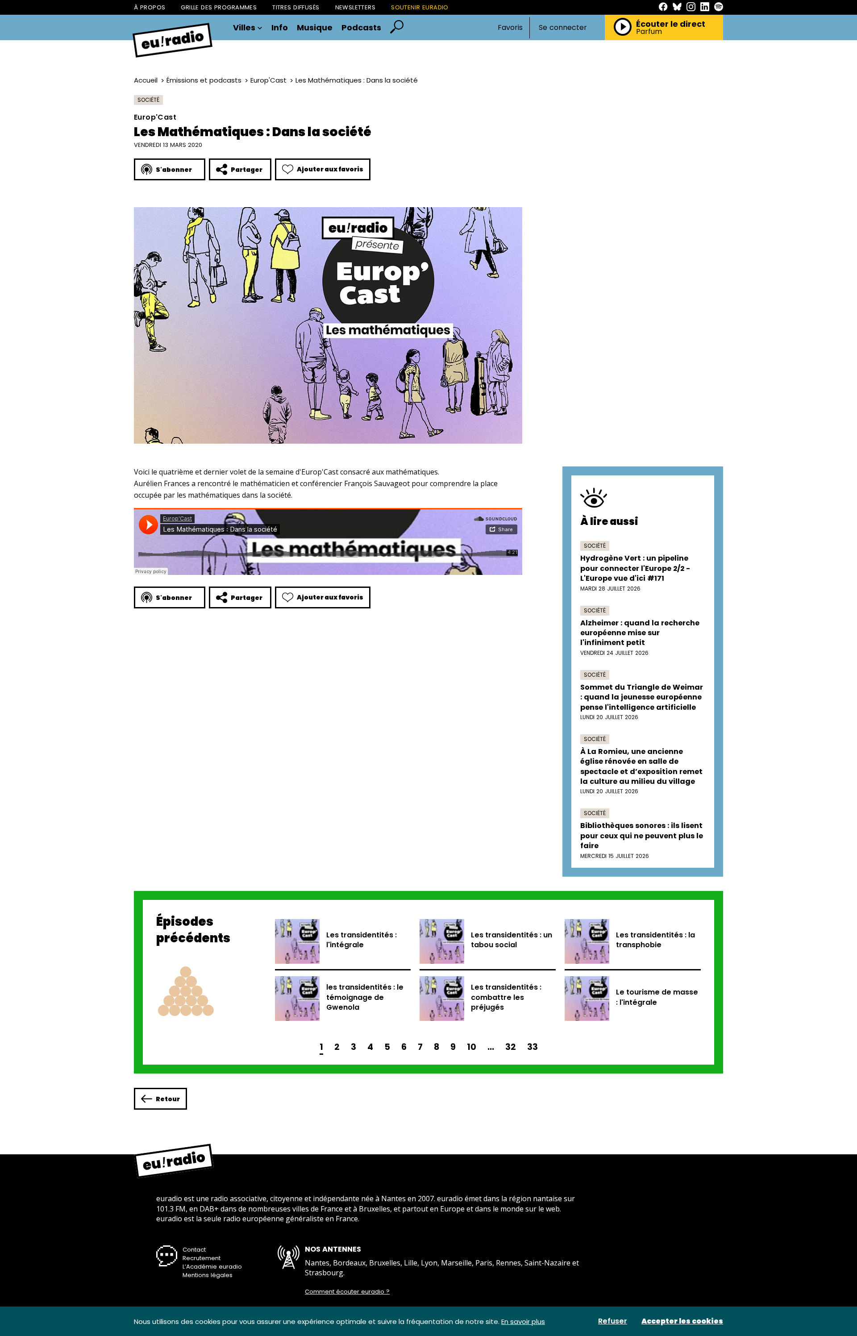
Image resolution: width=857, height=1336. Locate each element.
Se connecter (563, 27)
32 (510, 1047)
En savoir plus (523, 1321)
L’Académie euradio (212, 1266)
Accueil (146, 80)
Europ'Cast (268, 80)
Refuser (612, 1321)
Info (279, 28)
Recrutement (201, 1258)
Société (148, 100)
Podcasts (361, 28)
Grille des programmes (219, 7)
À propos (149, 7)
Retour (168, 1099)
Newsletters (355, 7)
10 (471, 1047)
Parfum (649, 31)
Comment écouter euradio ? (347, 1292)
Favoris (510, 27)
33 (532, 1047)
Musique (315, 28)
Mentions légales (208, 1275)
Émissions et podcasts (203, 80)
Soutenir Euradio (420, 7)
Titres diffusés (295, 7)
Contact (194, 1249)
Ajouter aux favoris (330, 169)
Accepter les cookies (682, 1321)
